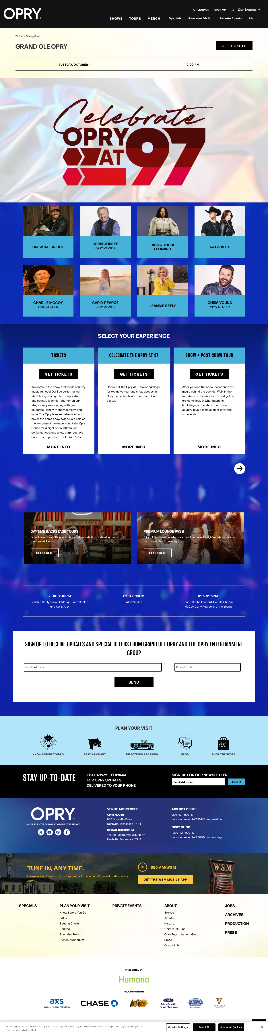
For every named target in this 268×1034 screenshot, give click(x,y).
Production (237, 923)
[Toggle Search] (232, 9)
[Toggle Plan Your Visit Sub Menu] (212, 18)
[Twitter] (41, 832)
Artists (169, 918)
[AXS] (56, 1003)
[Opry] (22, 13)
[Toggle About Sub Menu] (260, 18)
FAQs (63, 918)
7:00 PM (193, 64)
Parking (65, 929)
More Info (58, 447)
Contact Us (171, 945)
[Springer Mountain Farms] (196, 1003)
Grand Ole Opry (41, 46)
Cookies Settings (178, 1027)
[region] (134, 1027)
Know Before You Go (73, 912)
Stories (169, 912)
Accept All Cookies (231, 1027)
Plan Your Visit (199, 18)
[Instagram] (58, 832)
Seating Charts (70, 923)
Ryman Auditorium (72, 940)
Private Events (231, 18)
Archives (234, 914)
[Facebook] (66, 832)
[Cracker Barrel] (139, 1003)
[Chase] (99, 1003)
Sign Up (220, 9)
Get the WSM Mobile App (165, 879)
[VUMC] (219, 1003)
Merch (154, 18)
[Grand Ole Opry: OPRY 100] (239, 468)
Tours (135, 18)
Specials (175, 18)
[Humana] (134, 979)
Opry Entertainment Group (181, 934)
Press (168, 940)
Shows (116, 18)
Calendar (201, 9)
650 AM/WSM (163, 867)
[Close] (262, 1027)
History (169, 923)
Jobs (230, 905)
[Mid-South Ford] (169, 1003)
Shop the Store (69, 934)
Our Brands (247, 9)
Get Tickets (234, 45)
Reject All (204, 1027)
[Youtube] (49, 832)
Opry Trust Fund (175, 929)
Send (134, 682)
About (253, 18)
